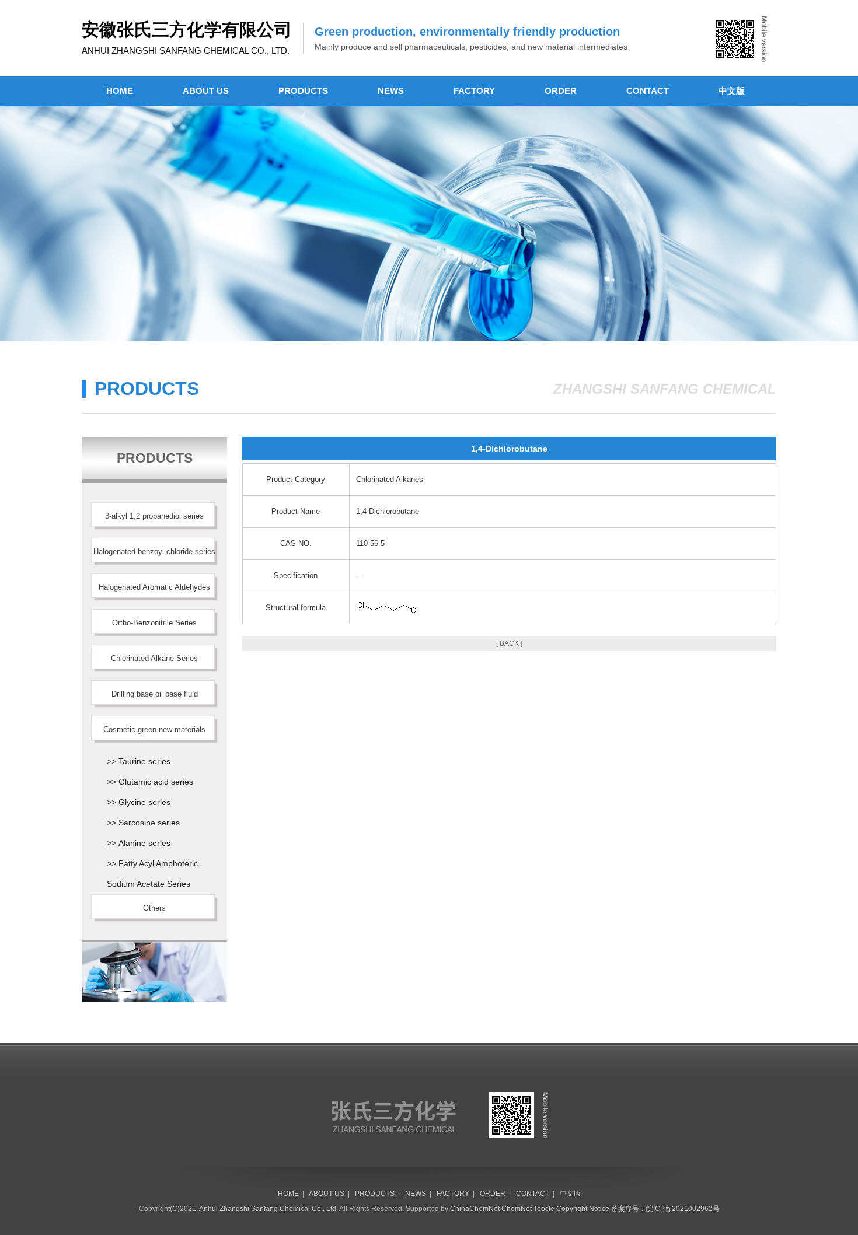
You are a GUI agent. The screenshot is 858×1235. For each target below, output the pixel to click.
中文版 (732, 91)
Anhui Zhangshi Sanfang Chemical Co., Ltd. (268, 1209)
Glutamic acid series (155, 781)
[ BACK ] (509, 643)
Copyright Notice (582, 1209)
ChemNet (516, 1209)
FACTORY (474, 91)
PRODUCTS (303, 91)
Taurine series (144, 761)
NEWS (391, 91)
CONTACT (647, 91)
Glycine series (144, 802)
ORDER (561, 91)
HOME (119, 91)
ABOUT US (206, 91)
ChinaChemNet (475, 1209)
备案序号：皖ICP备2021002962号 (665, 1209)
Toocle (543, 1209)
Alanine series (144, 843)
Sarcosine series (149, 822)
